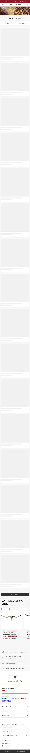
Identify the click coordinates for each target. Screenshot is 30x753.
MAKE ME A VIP (24, 727)
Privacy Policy (8, 751)
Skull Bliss (22, 751)
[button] (6, 638)
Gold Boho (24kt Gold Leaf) (10, 634)
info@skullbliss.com (7, 731)
